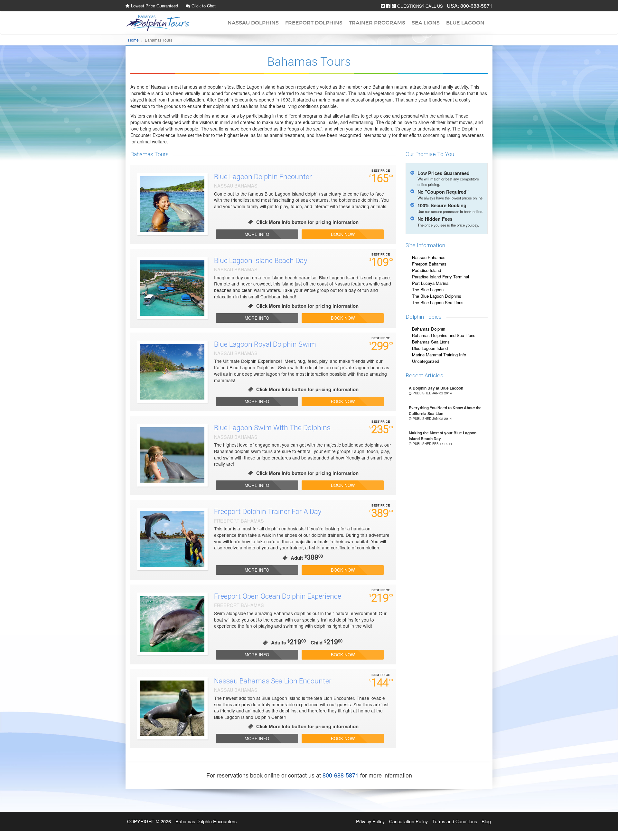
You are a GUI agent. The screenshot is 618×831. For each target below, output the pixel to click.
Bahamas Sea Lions (431, 342)
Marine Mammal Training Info (439, 355)
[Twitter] (383, 6)
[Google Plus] (394, 6)
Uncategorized (425, 361)
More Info (257, 234)
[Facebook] (388, 6)
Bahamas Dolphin (428, 329)
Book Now (343, 234)
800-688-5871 (476, 5)
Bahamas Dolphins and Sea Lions (443, 335)
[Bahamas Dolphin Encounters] (158, 23)
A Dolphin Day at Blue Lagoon (436, 388)
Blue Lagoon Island (430, 348)
